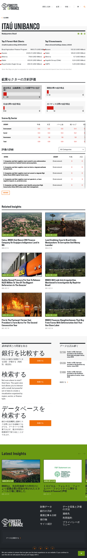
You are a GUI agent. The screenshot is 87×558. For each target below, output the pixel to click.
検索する (40, 382)
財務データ (46, 506)
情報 (66, 7)
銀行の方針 (46, 511)
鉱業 (57, 7)
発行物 (43, 519)
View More (5, 193)
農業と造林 (46, 7)
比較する (40, 361)
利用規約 (67, 517)
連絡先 (66, 513)
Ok (81, 553)
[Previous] (79, 454)
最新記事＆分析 (48, 515)
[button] (78, 34)
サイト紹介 (46, 524)
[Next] (84, 453)
